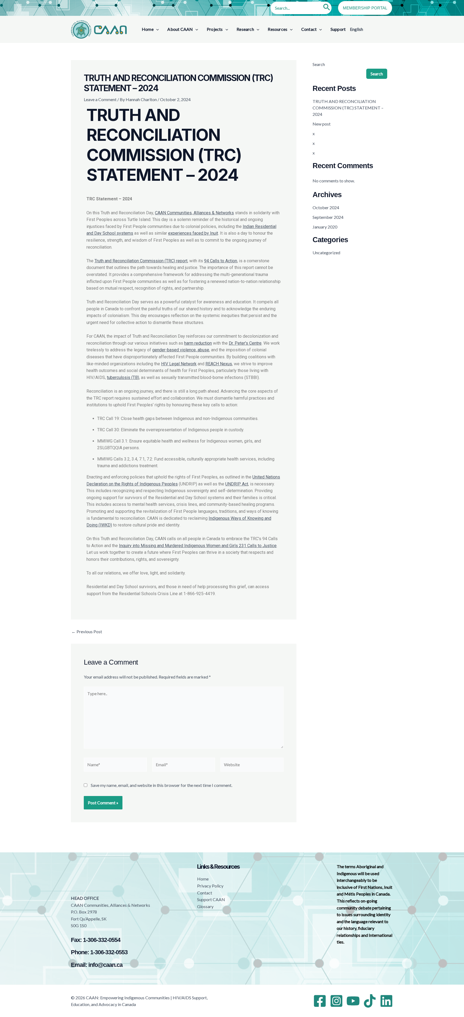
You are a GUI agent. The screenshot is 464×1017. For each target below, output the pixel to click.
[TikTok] (369, 1001)
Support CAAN (211, 899)
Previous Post (86, 631)
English (356, 29)
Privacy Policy (210, 885)
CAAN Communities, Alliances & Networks (194, 212)
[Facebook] (320, 1001)
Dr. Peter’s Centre (245, 343)
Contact (204, 892)
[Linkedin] (386, 1001)
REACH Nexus (218, 363)
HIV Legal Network (179, 363)
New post (322, 123)
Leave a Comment (100, 99)
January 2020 (325, 226)
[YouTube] (353, 1001)
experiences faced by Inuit (193, 233)
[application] (156, 29)
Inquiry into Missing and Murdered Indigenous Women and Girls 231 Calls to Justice (198, 545)
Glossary (205, 906)
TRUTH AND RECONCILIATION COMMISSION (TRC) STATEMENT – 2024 (348, 108)
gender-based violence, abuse (180, 349)
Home (203, 878)
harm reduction (198, 343)
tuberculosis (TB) (123, 377)
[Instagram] (336, 1001)
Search (319, 64)
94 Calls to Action (220, 260)
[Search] (326, 8)
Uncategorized (326, 252)
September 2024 (328, 217)
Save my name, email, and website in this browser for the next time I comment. (161, 785)
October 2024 (326, 207)
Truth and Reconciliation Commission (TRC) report (141, 260)
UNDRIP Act (236, 484)
